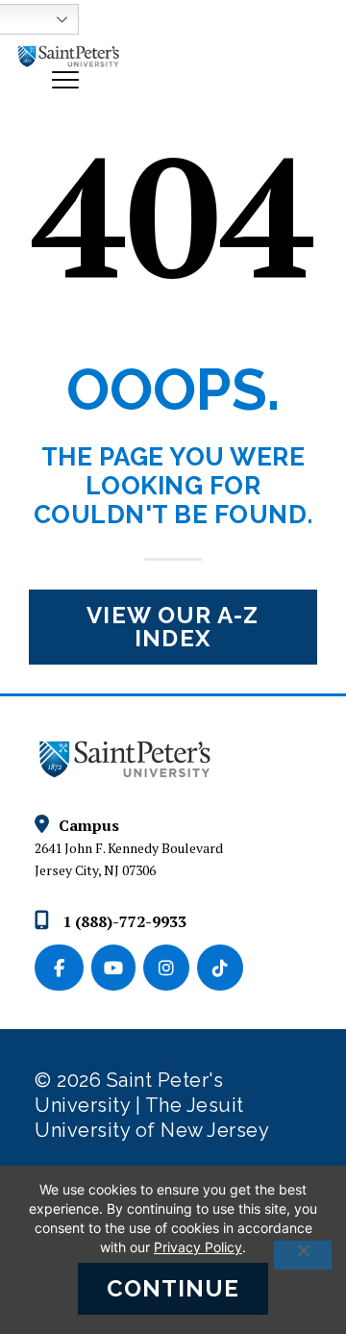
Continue (173, 1288)
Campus (89, 825)
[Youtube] (117, 968)
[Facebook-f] (63, 968)
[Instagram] (170, 968)
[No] (303, 1255)
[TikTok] (222, 968)
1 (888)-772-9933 (122, 921)
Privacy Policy (198, 1247)
